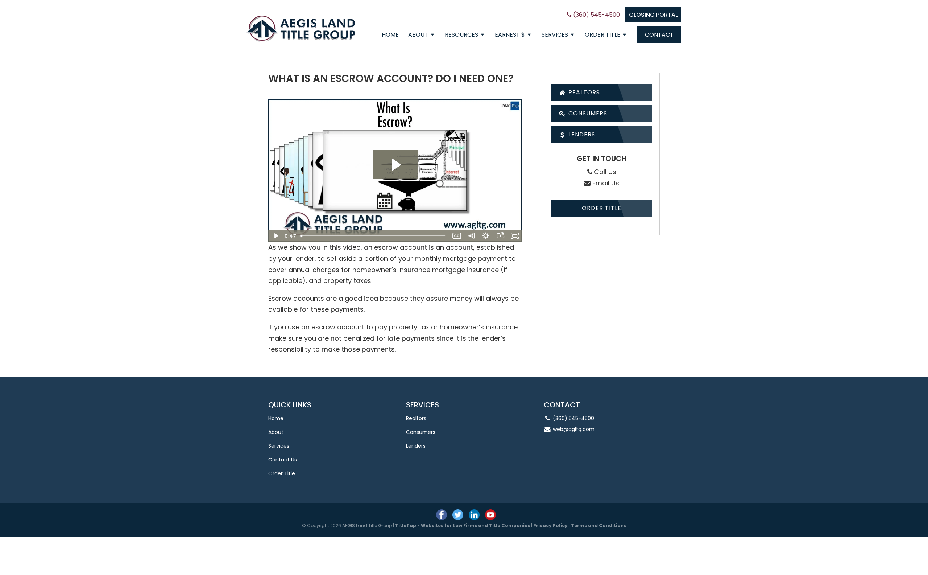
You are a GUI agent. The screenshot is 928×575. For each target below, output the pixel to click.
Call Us (604, 171)
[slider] (373, 236)
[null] (395, 164)
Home (390, 35)
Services (555, 35)
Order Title (602, 35)
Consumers (587, 113)
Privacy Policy (550, 525)
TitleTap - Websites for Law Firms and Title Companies (462, 525)
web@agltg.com (573, 429)
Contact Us (282, 459)
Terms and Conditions (598, 525)
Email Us (605, 183)
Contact (659, 34)
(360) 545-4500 (596, 15)
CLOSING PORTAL (653, 15)
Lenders (581, 134)
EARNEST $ (510, 35)
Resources (461, 35)
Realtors (583, 92)
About (418, 35)
